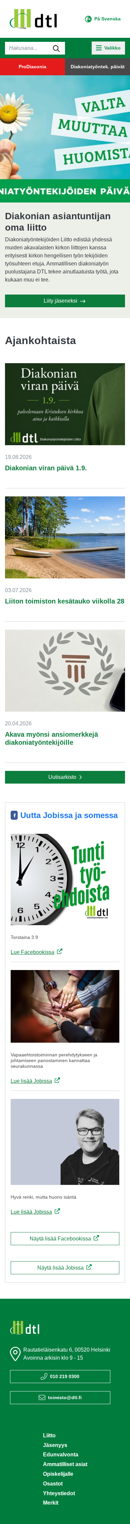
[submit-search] (56, 48)
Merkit (50, 1503)
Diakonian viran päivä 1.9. (46, 468)
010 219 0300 (64, 1376)
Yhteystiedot (59, 1493)
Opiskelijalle (58, 1474)
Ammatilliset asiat (65, 1464)
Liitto (49, 1435)
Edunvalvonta (60, 1454)
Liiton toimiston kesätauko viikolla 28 (64, 601)
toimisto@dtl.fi (65, 1397)
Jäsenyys (55, 1445)
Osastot (53, 1484)
